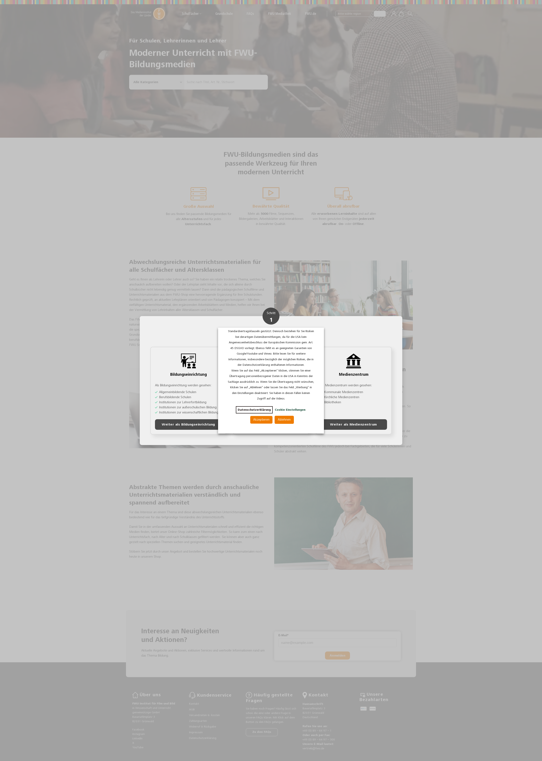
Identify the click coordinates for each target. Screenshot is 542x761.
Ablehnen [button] (284, 419)
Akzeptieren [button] (261, 419)
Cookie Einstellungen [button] (290, 409)
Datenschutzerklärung (254, 409)
